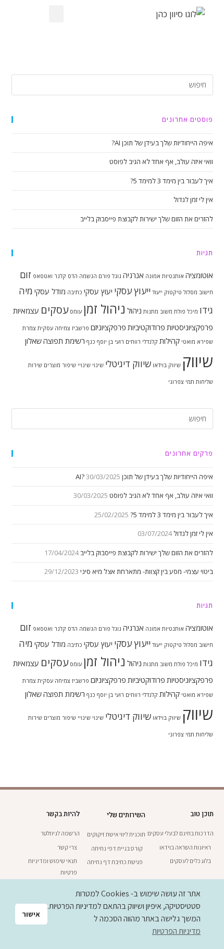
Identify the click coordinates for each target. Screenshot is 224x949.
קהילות (169, 340)
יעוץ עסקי (98, 291)
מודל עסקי (50, 291)
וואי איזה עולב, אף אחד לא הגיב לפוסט (161, 161)
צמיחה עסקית (54, 328)
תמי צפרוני (181, 381)
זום (25, 275)
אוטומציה (199, 275)
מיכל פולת (186, 311)
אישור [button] (31, 914)
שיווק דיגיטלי (128, 364)
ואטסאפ (43, 276)
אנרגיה (133, 275)
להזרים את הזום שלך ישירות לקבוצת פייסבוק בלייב (146, 218)
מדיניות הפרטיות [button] (176, 931)
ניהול (134, 310)
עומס (76, 311)
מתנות (150, 311)
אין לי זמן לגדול (193, 199)
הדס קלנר (66, 276)
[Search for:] (112, 84)
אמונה (152, 276)
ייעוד (157, 292)
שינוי (98, 365)
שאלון (33, 340)
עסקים (54, 310)
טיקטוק (173, 292)
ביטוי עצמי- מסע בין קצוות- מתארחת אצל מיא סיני (146, 571)
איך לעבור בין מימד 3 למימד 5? (171, 180)
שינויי (84, 365)
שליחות (204, 381)
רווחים (133, 341)
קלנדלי (150, 341)
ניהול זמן (104, 309)
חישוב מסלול (198, 292)
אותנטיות (173, 276)
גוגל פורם (109, 276)
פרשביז (80, 328)
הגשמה (88, 276)
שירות (35, 365)
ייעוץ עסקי (132, 291)
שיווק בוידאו (167, 365)
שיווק (197, 361)
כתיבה (74, 292)
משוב (166, 311)
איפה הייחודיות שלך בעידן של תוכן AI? (162, 142)
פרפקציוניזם (108, 327)
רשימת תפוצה (64, 340)
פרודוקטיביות (146, 327)
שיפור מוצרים (60, 365)
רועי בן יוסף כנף (105, 341)
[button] (56, 13)
